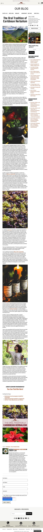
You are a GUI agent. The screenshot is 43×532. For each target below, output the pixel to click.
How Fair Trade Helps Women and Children (14, 399)
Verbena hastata (13, 308)
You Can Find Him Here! (15, 389)
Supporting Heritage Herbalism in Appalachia (14, 398)
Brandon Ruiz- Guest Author (20, 449)
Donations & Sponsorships (37, 529)
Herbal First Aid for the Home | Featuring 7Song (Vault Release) (35, 115)
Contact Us (4, 529)
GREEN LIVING (11, 13)
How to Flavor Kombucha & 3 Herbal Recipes (35, 91)
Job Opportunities (9, 529)
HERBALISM (17, 13)
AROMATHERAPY (24, 13)
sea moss (9, 229)
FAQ (31, 529)
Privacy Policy (28, 529)
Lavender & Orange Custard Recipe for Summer (34, 68)
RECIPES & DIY (5, 13)
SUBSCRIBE (29, 513)
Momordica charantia (18, 251)
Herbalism (8, 446)
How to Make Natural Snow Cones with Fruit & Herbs (35, 72)
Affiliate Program (15, 529)
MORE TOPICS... (36, 13)
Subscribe (31, 52)
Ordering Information (22, 529)
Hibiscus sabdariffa (11, 174)
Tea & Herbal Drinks (15, 446)
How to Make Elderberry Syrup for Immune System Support (35, 61)
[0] (41, 3)
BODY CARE (30, 13)
